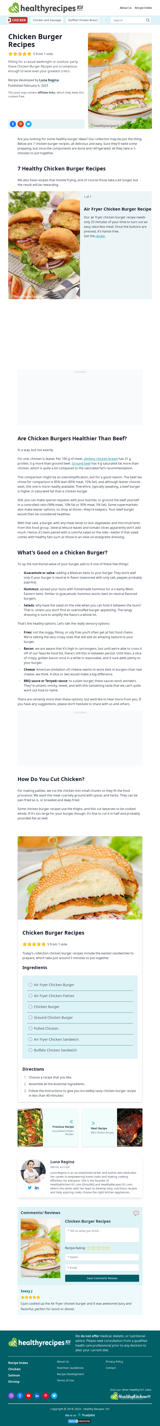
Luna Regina (49, 80)
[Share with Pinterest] (21, 124)
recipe (100, 236)
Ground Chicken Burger (53, 1017)
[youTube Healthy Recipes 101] (28, 1396)
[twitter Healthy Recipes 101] (54, 1396)
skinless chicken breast (101, 459)
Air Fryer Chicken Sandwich (56, 1039)
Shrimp (14, 1381)
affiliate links (46, 92)
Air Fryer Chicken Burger (54, 984)
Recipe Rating (75, 1248)
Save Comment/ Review (102, 1278)
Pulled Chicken (46, 1028)
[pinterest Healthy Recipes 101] (46, 1396)
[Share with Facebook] (13, 124)
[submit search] (148, 20)
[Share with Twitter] (28, 124)
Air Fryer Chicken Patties (54, 995)
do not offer (90, 1336)
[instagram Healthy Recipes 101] (11, 1396)
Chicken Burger (46, 1006)
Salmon (14, 1375)
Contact (111, 1368)
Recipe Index (143, 8)
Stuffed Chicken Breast (83, 20)
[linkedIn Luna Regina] (36, 1187)
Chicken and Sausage (47, 20)
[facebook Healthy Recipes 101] (20, 1396)
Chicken (14, 1369)
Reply (132, 1291)
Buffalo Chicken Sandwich (55, 1050)
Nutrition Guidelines (70, 1368)
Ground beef (81, 463)
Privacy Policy (114, 1361)
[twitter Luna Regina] (29, 1187)
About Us (126, 8)
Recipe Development (70, 1374)
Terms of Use (65, 1380)
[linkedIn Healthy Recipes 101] (37, 1396)
